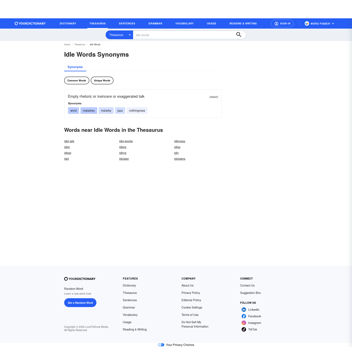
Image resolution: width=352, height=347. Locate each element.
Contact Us (247, 285)
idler (67, 147)
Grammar (129, 307)
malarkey (89, 110)
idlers (122, 147)
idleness (179, 141)
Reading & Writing (135, 329)
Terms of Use (190, 315)
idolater (124, 159)
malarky (106, 110)
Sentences (130, 300)
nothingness (137, 110)
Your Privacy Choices (180, 345)
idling (122, 153)
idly (176, 153)
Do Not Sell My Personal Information (195, 324)
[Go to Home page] (30, 23)
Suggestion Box (250, 293)
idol (66, 159)
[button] (282, 23)
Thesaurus (116, 35)
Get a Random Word (80, 302)
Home (67, 44)
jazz (120, 110)
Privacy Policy (191, 293)
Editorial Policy (191, 300)
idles (177, 147)
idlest (67, 153)
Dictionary (129, 285)
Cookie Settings (192, 307)
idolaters (179, 159)
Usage (127, 322)
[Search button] (240, 35)
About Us (188, 285)
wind (73, 110)
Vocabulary (130, 315)
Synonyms (75, 67)
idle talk (69, 141)
